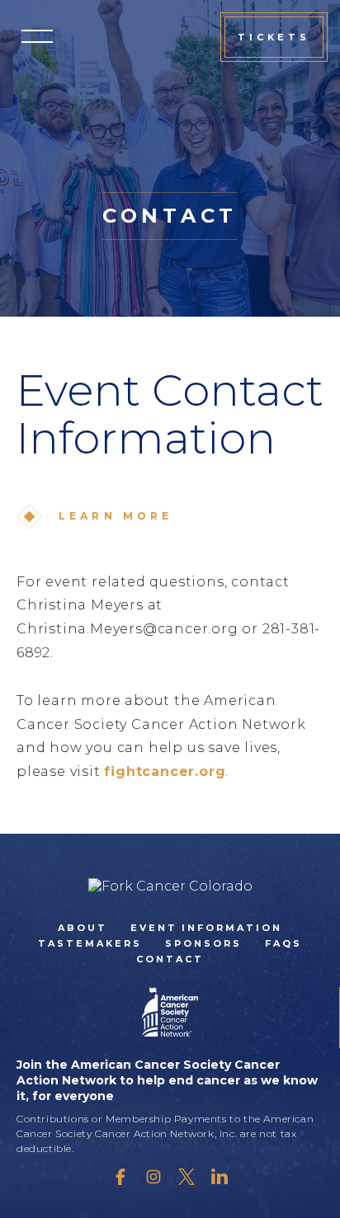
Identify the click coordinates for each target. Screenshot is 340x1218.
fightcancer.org (164, 771)
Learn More (116, 516)
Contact (170, 959)
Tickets (274, 37)
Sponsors (203, 943)
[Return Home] (170, 886)
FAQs (283, 943)
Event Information (206, 927)
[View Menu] (37, 37)
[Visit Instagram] (153, 1177)
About (82, 927)
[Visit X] (186, 1177)
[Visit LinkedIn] (219, 1177)
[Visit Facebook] (120, 1177)
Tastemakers (90, 943)
